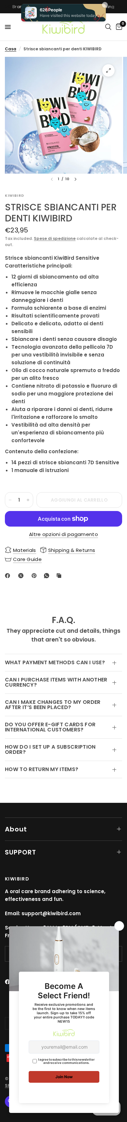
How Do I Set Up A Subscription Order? (50, 749)
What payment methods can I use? (55, 662)
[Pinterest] (35, 576)
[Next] (75, 179)
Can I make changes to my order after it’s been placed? (53, 704)
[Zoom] (108, 70)
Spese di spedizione (55, 238)
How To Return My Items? (41, 769)
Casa (10, 49)
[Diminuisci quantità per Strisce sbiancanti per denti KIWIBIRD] (10, 499)
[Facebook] (9, 576)
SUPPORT (20, 852)
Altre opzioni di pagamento (63, 534)
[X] (22, 576)
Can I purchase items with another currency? (56, 682)
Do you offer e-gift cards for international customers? (50, 727)
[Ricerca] (108, 27)
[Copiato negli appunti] (60, 576)
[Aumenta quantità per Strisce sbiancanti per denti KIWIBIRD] (28, 499)
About (16, 829)
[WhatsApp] (48, 576)
